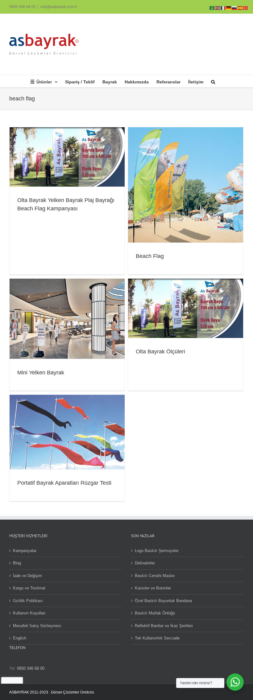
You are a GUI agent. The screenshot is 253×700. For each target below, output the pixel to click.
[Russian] (234, 7)
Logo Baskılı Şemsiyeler (157, 550)
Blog (17, 563)
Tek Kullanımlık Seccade (157, 638)
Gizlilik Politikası (28, 600)
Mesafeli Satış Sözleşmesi (37, 625)
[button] (213, 81)
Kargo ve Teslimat (29, 588)
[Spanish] (240, 7)
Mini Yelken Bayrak (40, 372)
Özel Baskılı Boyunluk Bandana (163, 600)
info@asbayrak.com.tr (58, 7)
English (19, 638)
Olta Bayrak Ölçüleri (160, 351)
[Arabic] (212, 7)
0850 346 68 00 (22, 7)
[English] (218, 7)
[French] (223, 7)
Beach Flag (150, 256)
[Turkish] (245, 7)
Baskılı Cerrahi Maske (155, 575)
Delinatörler (145, 563)
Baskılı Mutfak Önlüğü (155, 613)
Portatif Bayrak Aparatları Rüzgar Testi (64, 483)
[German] (229, 7)
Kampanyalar (24, 550)
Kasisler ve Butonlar (153, 588)
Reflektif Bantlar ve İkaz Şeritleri (164, 625)
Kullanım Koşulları (29, 613)
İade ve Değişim (27, 575)
